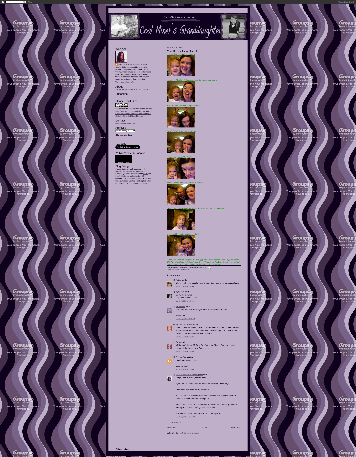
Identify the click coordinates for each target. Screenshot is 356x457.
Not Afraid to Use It (185, 324)
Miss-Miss (175, 269)
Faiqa (178, 280)
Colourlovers (130, 179)
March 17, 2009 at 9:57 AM (185, 286)
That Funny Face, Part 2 (182, 51)
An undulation (132, 176)
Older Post (236, 427)
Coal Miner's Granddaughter (133, 64)
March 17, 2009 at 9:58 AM (185, 301)
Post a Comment (175, 422)
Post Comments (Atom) (189, 433)
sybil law (180, 292)
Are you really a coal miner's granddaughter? (132, 89)
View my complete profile (124, 82)
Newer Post (172, 427)
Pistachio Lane (136, 183)
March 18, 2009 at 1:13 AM (185, 369)
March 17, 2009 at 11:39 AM (185, 319)
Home (204, 427)
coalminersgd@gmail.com (125, 123)
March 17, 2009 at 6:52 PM (185, 336)
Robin (179, 342)
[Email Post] (209, 267)
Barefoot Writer (121, 176)
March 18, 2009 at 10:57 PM (185, 417)
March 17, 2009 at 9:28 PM (185, 351)
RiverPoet (180, 306)
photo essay (185, 269)
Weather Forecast (123, 162)
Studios (145, 183)
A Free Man (181, 357)
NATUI (145, 174)
